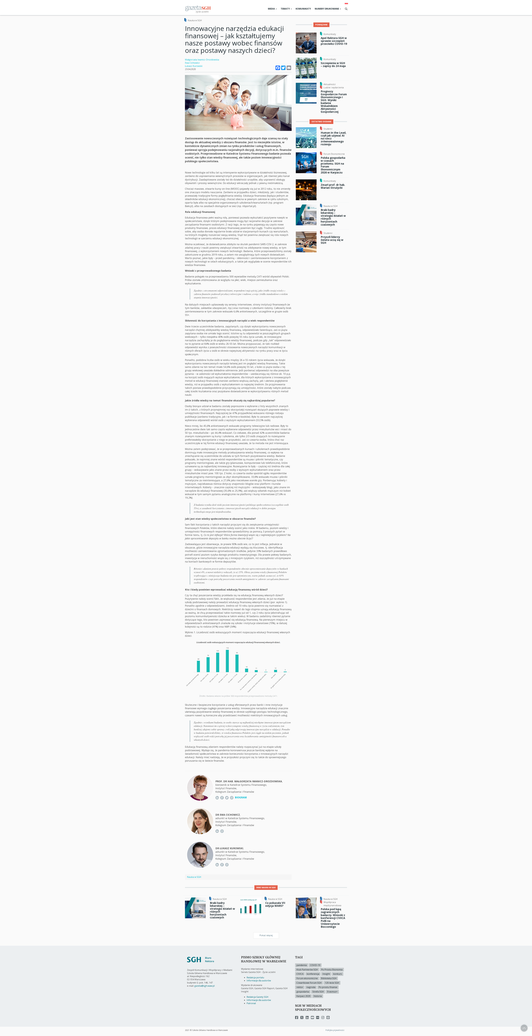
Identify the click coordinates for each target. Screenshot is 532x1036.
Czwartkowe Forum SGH (309, 982)
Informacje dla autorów (259, 980)
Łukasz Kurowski (193, 66)
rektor (299, 987)
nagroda (310, 987)
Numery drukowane (327, 8)
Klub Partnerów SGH (307, 969)
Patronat (251, 1003)
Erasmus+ (332, 991)
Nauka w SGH (195, 20)
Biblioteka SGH (329, 978)
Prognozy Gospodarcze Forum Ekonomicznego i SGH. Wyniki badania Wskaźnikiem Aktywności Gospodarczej (334, 101)
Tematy (285, 8)
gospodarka (302, 991)
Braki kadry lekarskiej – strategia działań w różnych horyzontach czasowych (333, 217)
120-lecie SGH (332, 982)
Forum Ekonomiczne (334, 153)
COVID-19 (315, 965)
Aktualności (329, 84)
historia (318, 996)
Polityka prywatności (334, 1030)
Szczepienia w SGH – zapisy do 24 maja (333, 64)
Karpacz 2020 (303, 996)
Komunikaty (303, 8)
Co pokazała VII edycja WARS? (275, 904)
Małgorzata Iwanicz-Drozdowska (202, 59)
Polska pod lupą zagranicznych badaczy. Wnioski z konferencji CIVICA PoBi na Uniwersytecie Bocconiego (333, 918)
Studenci (327, 128)
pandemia (301, 965)
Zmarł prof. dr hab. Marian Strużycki (333, 186)
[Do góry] (524, 1028)
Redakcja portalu (255, 977)
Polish (346, 3)
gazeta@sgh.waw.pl (204, 985)
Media (271, 8)
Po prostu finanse (328, 987)
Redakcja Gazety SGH (257, 996)
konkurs (337, 973)
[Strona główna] (198, 8)
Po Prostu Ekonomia (331, 969)
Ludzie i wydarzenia (333, 87)
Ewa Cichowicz (192, 62)
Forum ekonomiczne (307, 978)
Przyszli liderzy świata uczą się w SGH (332, 240)
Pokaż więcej (266, 935)
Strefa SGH (318, 991)
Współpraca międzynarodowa (332, 904)
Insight (326, 973)
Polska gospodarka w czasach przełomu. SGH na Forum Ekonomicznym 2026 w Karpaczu (333, 165)
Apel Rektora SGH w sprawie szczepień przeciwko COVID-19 (334, 41)
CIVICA (299, 973)
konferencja (313, 973)
